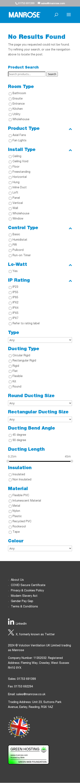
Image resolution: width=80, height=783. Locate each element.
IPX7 (15, 318)
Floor (16, 167)
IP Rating (19, 280)
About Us (17, 580)
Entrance (19, 104)
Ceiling (17, 156)
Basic (16, 234)
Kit (14, 381)
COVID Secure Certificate (28, 585)
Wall (15, 208)
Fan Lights (19, 140)
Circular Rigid (21, 355)
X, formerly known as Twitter (35, 634)
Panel (16, 198)
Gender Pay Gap (22, 601)
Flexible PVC (21, 495)
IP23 (15, 287)
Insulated (19, 474)
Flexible (18, 376)
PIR (15, 245)
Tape (16, 532)
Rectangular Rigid (24, 360)
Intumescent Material (27, 501)
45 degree (19, 435)
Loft (15, 192)
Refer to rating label (26, 323)
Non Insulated (22, 479)
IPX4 (15, 308)
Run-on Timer (22, 255)
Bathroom (19, 93)
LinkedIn (21, 624)
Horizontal (20, 177)
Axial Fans (19, 135)
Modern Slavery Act (24, 596)
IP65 (15, 297)
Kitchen (18, 109)
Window (18, 218)
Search (52, 74)
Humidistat (20, 240)
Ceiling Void (20, 161)
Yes (15, 271)
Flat (15, 371)
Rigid (16, 366)
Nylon (16, 511)
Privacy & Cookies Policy (27, 590)
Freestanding (21, 172)
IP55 (15, 292)
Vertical (18, 203)
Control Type (23, 228)
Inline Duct (20, 187)
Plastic (17, 516)
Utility (16, 114)
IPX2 (15, 302)
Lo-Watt (17, 265)
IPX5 (15, 313)
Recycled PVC (22, 521)
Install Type (21, 150)
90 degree (19, 440)
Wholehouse (21, 119)
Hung (16, 182)
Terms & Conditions (24, 606)
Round (17, 386)
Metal (16, 506)
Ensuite (18, 98)
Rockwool (19, 526)
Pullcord (18, 250)
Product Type (24, 129)
